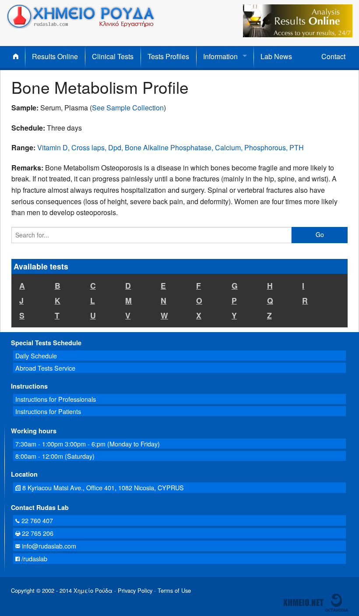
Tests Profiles (168, 56)
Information (220, 56)
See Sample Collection (128, 108)
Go (320, 234)
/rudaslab (33, 558)
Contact (333, 56)
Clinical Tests (113, 56)
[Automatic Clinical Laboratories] (303, 602)
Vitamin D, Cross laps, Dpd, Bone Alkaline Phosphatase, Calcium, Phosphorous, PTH (170, 147)
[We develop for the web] (336, 602)
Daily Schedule (36, 355)
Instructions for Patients (48, 411)
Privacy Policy (135, 590)
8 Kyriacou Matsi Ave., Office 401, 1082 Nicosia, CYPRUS (102, 487)
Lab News (276, 56)
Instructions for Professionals (55, 399)
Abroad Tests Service (45, 367)
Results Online (55, 56)
